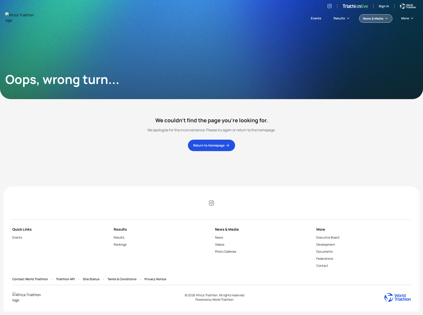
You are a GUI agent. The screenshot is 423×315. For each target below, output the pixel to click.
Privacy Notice (155, 279)
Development (325, 244)
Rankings (120, 244)
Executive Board (327, 237)
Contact (322, 265)
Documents (324, 251)
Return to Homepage (208, 145)
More (405, 18)
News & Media (373, 18)
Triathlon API (65, 279)
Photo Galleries (225, 251)
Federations (324, 258)
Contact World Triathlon (30, 279)
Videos (219, 244)
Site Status (91, 279)
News (219, 237)
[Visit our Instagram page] (329, 6)
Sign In (384, 6)
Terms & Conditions (122, 279)
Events (316, 18)
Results (339, 18)
